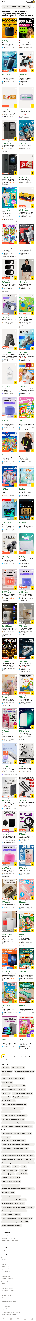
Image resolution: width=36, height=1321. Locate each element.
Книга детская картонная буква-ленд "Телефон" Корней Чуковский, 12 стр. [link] (26, 1042)
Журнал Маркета (6, 1309)
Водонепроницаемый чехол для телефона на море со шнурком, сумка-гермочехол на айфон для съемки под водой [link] (26, 146)
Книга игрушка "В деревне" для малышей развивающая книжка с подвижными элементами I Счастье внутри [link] (26, 700)
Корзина (25, 1318)
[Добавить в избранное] (15, 19)
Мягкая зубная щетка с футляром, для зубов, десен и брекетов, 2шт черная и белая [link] (25, 491)
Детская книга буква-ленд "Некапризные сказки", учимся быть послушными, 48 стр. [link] (8, 1008)
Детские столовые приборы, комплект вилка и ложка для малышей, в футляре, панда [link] (26, 905)
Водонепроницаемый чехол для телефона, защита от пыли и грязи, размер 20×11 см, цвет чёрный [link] (9, 77)
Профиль (32, 1318)
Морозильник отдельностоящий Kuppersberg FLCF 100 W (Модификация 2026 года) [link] (9, 937)
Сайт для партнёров (7, 1243)
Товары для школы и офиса (9, 1286)
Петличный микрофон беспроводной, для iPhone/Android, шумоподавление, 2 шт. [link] (8, 559)
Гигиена (3, 1264)
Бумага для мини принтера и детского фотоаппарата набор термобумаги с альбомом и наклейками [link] (9, 214)
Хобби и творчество (7, 1278)
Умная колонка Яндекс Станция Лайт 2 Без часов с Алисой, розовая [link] (9, 871)
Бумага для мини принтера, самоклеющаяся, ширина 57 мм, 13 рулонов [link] (9, 491)
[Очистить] (29, 7)
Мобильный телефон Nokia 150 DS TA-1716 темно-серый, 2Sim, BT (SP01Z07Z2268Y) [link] (8, 146)
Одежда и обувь (6, 1269)
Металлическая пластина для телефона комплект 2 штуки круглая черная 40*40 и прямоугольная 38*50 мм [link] (9, 837)
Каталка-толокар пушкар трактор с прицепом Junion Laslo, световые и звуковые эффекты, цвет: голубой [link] (26, 77)
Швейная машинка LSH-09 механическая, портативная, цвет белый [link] (26, 664)
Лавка (10, 1318)
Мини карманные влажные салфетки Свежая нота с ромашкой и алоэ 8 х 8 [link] (26, 938)
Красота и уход (5, 1276)
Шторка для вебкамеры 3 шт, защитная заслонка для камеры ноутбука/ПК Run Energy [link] (9, 284)
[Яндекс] (14, 1314)
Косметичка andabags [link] (8, 904)
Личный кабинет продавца (9, 1236)
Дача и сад (4, 1281)
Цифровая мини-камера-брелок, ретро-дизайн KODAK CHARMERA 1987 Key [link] (26, 213)
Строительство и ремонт (8, 1293)
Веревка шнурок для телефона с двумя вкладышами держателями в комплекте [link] (25, 284)
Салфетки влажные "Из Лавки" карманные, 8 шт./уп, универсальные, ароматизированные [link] (26, 112)
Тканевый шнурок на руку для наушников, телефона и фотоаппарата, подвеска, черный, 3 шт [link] (26, 803)
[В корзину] (16, 37)
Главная (3, 1318)
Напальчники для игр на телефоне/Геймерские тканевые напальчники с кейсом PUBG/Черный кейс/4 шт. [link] (26, 249)
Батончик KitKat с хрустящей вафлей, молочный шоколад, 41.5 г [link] (26, 180)
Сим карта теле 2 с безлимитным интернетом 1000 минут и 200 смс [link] (26, 43)
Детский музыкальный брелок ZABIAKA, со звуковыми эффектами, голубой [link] (25, 320)
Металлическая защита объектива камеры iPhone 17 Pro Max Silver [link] (26, 769)
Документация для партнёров (9, 1240)
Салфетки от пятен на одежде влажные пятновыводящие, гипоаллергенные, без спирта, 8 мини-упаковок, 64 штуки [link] (9, 735)
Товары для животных (7, 1290)
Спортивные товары (7, 1288)
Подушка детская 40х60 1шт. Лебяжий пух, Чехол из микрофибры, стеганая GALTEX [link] (26, 389)
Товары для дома (6, 1271)
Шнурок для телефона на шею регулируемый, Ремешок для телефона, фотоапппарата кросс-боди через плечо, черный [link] (26, 837)
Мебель (3, 1259)
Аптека (3, 1274)
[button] (33, 7)
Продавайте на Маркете (8, 1238)
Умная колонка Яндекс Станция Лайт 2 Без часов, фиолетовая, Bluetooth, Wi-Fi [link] (8, 423)
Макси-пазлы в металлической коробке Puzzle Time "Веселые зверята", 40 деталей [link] (26, 423)
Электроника (5, 1266)
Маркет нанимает (6, 1306)
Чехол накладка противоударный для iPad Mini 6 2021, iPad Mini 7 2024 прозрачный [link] (9, 1042)
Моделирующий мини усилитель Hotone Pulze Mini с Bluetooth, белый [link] (25, 525)
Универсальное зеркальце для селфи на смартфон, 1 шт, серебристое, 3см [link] (9, 320)
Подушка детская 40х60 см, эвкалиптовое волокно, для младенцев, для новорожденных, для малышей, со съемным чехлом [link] (26, 559)
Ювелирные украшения (8, 1297)
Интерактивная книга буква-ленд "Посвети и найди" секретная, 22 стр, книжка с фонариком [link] (26, 974)
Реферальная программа (8, 1250)
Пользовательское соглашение (10, 1301)
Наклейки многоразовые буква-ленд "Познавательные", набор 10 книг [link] (9, 457)
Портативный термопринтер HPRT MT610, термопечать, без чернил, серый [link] (9, 769)
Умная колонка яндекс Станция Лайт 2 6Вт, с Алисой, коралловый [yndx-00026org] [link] (8, 594)
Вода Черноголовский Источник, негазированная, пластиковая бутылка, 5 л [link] (9, 389)
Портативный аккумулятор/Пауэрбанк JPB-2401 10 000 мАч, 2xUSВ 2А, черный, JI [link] (9, 803)
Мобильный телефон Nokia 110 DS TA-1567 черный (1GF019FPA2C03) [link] (9, 180)
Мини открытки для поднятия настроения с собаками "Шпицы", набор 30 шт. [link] (8, 700)
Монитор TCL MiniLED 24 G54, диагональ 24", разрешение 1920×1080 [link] (9, 525)
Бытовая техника (6, 1262)
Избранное (18, 1318)
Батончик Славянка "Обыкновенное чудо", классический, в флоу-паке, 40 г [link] (8, 112)
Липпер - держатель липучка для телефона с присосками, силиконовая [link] (25, 871)
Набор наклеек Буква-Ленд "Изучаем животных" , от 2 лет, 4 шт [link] (9, 249)
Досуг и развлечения (7, 1257)
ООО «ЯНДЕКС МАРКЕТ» (13, 1312)
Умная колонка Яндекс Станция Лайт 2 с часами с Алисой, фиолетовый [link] (26, 594)
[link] (5, 1067)
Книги (3, 1283)
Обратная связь (5, 1304)
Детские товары (6, 1295)
